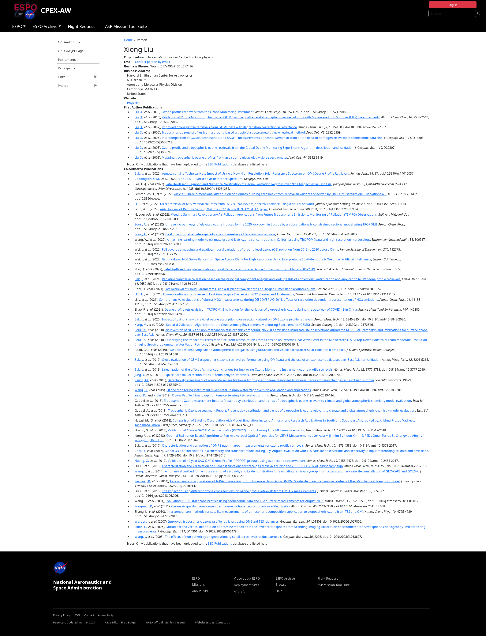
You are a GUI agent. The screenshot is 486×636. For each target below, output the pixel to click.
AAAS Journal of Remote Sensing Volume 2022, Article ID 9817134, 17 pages (213, 209)
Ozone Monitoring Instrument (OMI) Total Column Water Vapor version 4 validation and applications (238, 390)
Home (128, 40)
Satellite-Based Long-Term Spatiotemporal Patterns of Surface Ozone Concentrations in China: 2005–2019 (239, 269)
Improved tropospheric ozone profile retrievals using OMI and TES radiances (223, 521)
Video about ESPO (247, 578)
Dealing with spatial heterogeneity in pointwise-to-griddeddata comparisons (220, 234)
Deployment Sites (246, 585)
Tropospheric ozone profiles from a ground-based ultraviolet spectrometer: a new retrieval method (233, 132)
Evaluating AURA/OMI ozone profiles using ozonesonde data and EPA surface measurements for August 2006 (244, 501)
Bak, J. (139, 173)
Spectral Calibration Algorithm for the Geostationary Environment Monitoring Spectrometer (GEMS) (238, 325)
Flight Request (81, 26)
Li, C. (138, 204)
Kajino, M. (142, 380)
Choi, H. (140, 451)
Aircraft (239, 591)
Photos (62, 87)
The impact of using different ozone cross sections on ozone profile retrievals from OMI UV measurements (239, 491)
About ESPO (200, 591)
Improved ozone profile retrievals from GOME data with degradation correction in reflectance (229, 127)
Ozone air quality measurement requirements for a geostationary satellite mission (230, 506)
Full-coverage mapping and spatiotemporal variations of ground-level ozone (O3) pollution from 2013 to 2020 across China (250, 249)
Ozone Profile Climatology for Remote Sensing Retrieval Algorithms (220, 395)
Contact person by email (152, 62)
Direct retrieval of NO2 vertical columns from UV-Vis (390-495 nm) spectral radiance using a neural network (237, 204)
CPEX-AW (56, 10)
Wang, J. (140, 471)
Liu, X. (139, 112)
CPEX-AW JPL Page (71, 51)
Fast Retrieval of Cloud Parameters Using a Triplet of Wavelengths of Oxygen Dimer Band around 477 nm (240, 289)
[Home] (27, 10)
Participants (66, 68)
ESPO (16, 27)
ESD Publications (220, 164)
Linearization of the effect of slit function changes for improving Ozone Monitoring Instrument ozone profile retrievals (247, 369)
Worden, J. (142, 521)
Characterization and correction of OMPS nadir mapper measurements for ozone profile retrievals (233, 445)
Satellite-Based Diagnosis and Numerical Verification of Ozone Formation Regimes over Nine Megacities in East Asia (248, 184)
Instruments (67, 60)
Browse (281, 584)
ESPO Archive (44, 27)
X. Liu (157, 395)
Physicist (133, 103)
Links (61, 78)
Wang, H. (141, 390)
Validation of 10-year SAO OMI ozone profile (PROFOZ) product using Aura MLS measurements (236, 430)
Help (279, 591)
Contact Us (223, 622)
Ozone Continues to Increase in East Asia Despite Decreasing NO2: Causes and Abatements (228, 294)
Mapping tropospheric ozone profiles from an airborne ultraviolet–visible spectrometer (224, 157)
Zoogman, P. (143, 506)
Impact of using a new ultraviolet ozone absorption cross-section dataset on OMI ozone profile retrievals (237, 319)
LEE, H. (139, 294)
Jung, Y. (140, 375)
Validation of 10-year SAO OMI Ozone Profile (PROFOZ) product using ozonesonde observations (237, 461)
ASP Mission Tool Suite (126, 26)
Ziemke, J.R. (143, 481)
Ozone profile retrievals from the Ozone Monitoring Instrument (208, 112)
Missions (198, 584)
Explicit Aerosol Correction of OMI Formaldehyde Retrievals (206, 375)
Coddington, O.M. (147, 179)
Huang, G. (142, 461)
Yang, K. (140, 395)
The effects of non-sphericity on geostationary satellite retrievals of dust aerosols (223, 537)
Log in (452, 5)
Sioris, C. (141, 527)
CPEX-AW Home (69, 42)
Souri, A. (140, 224)
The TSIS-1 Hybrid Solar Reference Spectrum (210, 179)
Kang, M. (141, 325)
